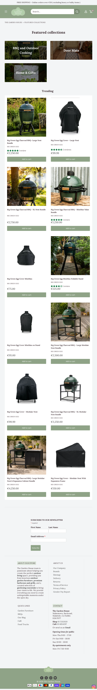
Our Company (59, 568)
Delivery (57, 578)
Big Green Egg (13, 147)
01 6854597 (62, 624)
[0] (91, 11)
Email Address (38, 536)
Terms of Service (60, 585)
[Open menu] (6, 11)
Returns (56, 581)
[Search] (77, 11)
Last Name (53, 527)
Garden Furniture (25, 610)
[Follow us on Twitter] (46, 678)
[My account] (85, 11)
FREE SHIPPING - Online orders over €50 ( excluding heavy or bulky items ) (48, 2)
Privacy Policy (59, 588)
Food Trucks (23, 624)
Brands (56, 571)
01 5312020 (62, 621)
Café (20, 621)
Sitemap (56, 575)
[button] (13, 150)
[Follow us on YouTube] (55, 678)
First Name (36, 527)
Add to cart (26, 159)
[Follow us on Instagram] (50, 678)
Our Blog (22, 617)
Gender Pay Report (61, 592)
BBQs (20, 614)
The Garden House (13, 22)
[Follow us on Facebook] (41, 678)
